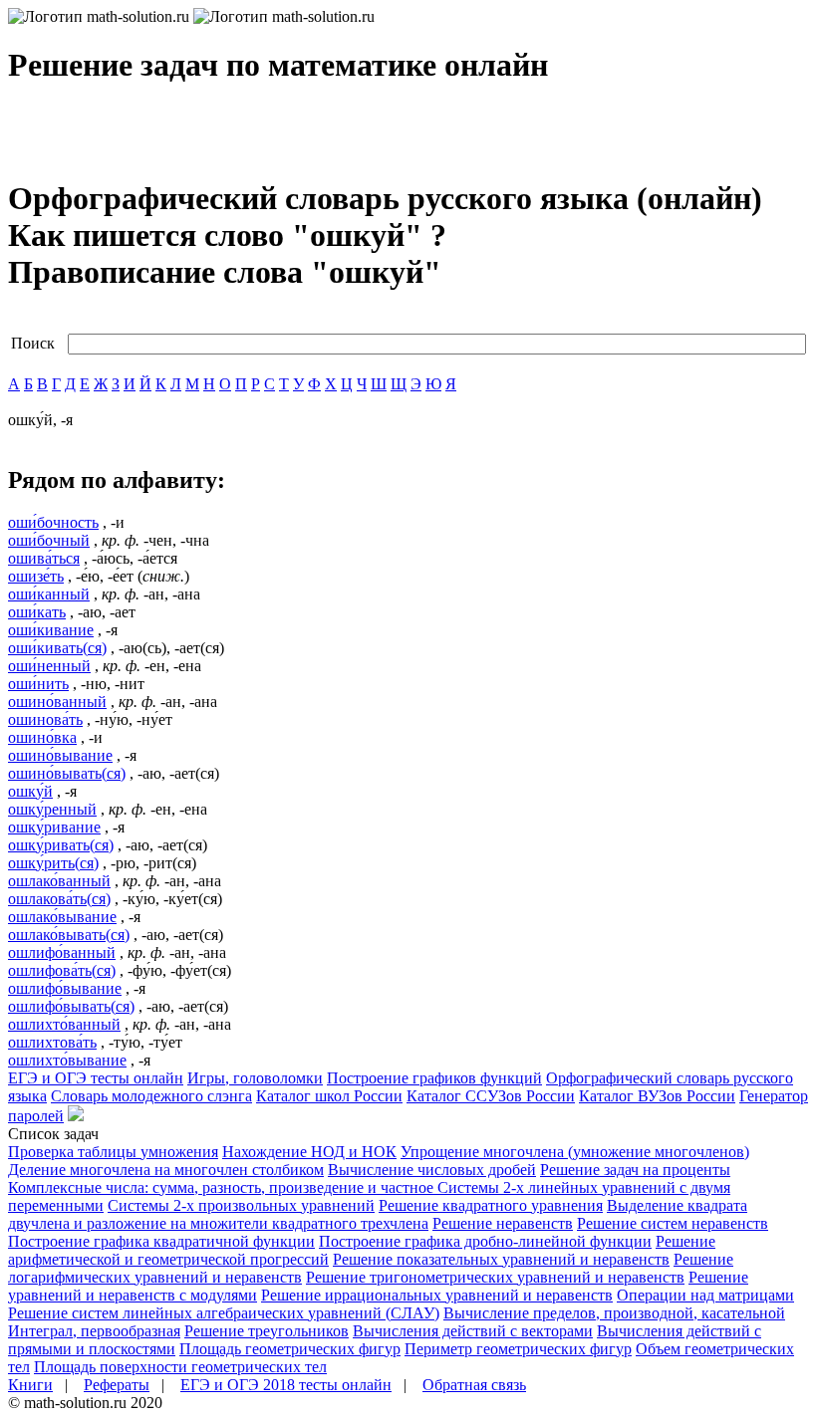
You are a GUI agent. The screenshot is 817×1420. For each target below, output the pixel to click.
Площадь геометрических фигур (290, 1348)
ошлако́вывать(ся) (69, 934)
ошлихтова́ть (52, 1042)
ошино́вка (42, 737)
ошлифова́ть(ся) (62, 970)
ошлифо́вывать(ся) (71, 1006)
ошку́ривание (54, 827)
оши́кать (37, 611)
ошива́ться (44, 558)
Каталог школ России (329, 1095)
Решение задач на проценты (635, 1169)
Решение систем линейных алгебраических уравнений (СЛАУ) (223, 1312)
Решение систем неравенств (672, 1223)
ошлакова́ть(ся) (59, 898)
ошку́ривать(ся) (61, 844)
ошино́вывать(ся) (67, 773)
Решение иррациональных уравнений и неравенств (437, 1295)
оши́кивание (51, 629)
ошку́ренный (52, 809)
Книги (30, 1384)
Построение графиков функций (434, 1077)
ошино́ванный (57, 701)
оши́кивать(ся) (57, 647)
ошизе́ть (36, 576)
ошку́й (30, 791)
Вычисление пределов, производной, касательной (614, 1312)
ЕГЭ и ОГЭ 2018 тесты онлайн (286, 1384)
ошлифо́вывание (65, 988)
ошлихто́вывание (67, 1060)
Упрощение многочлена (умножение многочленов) (575, 1151)
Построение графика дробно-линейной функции (485, 1241)
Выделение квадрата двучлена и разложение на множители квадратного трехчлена (377, 1214)
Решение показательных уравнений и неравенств (501, 1259)
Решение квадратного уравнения (491, 1205)
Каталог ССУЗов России (491, 1095)
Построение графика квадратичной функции (161, 1241)
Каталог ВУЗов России (657, 1095)
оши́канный (49, 594)
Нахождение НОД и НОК (309, 1151)
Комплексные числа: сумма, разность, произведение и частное (222, 1187)
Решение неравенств (502, 1223)
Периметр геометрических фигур (518, 1348)
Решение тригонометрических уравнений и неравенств (495, 1277)
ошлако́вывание (62, 916)
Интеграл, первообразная (94, 1330)
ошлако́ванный (59, 880)
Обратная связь (474, 1384)
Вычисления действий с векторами (473, 1330)
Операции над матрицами (705, 1295)
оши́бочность (53, 522)
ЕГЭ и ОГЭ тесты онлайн (95, 1077)
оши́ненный (49, 665)
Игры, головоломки (255, 1077)
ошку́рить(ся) (53, 862)
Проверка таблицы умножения (113, 1151)
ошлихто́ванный (64, 1024)
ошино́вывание (60, 755)
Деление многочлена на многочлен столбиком (166, 1169)
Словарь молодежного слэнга (151, 1095)
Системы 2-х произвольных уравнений (241, 1205)
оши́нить (38, 683)
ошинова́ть (45, 719)
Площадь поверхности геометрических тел (180, 1366)
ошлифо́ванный (62, 952)
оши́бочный (49, 540)
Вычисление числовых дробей (432, 1169)
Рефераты (116, 1384)
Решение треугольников (266, 1330)
